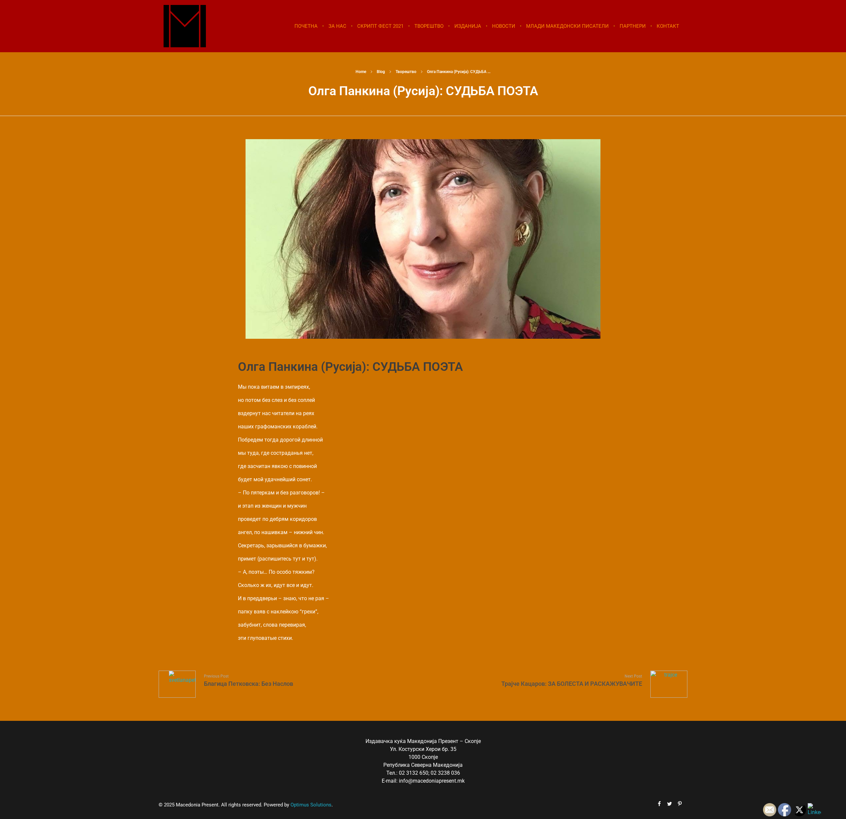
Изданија (467, 26)
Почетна (306, 26)
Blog (381, 71)
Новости (503, 26)
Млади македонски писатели (567, 26)
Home (361, 71)
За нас (337, 26)
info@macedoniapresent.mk (432, 781)
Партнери (633, 26)
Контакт (668, 26)
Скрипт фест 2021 (380, 26)
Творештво (428, 26)
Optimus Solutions (310, 805)
